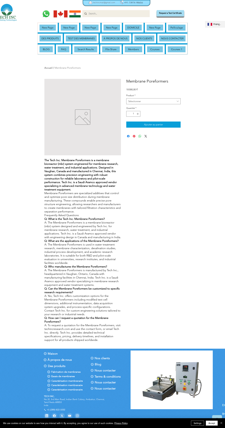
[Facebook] (54, 416)
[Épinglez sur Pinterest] (134, 136)
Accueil (48, 67)
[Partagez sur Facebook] (128, 136)
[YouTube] (69, 416)
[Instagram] (77, 416)
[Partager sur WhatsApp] (140, 136)
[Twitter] (62, 416)
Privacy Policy (121, 423)
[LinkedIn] (46, 416)
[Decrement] (129, 113)
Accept (211, 423)
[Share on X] (146, 136)
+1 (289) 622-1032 (56, 409)
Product (130, 95)
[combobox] (153, 101)
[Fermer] (221, 423)
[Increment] (138, 113)
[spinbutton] (133, 113)
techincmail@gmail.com (104, 2)
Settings (197, 423)
